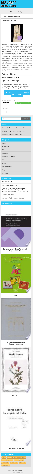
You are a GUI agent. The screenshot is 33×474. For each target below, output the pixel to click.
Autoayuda (5, 146)
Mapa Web (12, 472)
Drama (7, 12)
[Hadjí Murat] (16, 393)
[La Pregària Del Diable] (16, 447)
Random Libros (19, 472)
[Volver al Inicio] (8, 4)
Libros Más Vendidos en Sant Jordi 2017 (13, 134)
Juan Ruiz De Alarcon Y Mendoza (11, 77)
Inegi (22, 460)
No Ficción (5, 173)
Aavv (4, 460)
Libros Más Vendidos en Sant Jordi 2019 (13, 128)
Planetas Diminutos (7, 181)
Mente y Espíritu (7, 166)
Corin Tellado (5, 462)
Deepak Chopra (6, 465)
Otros (4, 150)
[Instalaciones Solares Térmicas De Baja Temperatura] (16, 247)
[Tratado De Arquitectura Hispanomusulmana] (16, 340)
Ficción (4, 143)
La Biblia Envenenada (8, 194)
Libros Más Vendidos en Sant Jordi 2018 (13, 131)
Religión (4, 170)
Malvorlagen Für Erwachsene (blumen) (13, 198)
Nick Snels (22, 462)
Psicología (5, 153)
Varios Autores (14, 462)
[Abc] (16, 293)
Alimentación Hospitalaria (9, 185)
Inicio (2, 12)
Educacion (5, 160)
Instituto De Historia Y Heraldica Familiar (16, 457)
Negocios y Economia (8, 156)
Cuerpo (4, 163)
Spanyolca (10, 460)
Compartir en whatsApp (24, 103)
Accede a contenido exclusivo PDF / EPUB (18, 94)
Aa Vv (16, 460)
